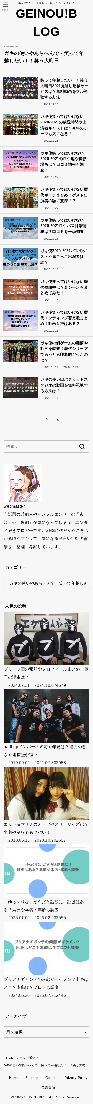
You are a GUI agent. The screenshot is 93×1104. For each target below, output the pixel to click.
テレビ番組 (27, 1057)
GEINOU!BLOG (46, 22)
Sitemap (31, 1078)
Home (13, 1078)
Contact (51, 1078)
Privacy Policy (76, 1078)
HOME (11, 1057)
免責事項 (48, 1088)
